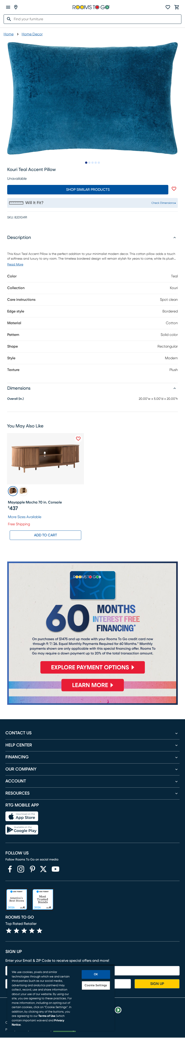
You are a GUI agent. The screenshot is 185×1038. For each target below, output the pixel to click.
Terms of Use (47, 1016)
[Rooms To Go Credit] (92, 620)
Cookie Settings (96, 985)
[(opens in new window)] (9, 869)
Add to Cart (45, 535)
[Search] (8, 19)
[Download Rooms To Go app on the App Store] (21, 816)
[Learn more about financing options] (92, 691)
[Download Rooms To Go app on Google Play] (21, 830)
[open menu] (8, 7)
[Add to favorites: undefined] (174, 189)
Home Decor (32, 34)
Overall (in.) (15, 398)
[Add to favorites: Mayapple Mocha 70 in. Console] (78, 439)
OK (96, 974)
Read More (15, 264)
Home (9, 34)
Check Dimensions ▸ (163, 203)
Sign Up (157, 984)
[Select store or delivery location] (16, 7)
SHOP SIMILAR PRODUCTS (88, 189)
